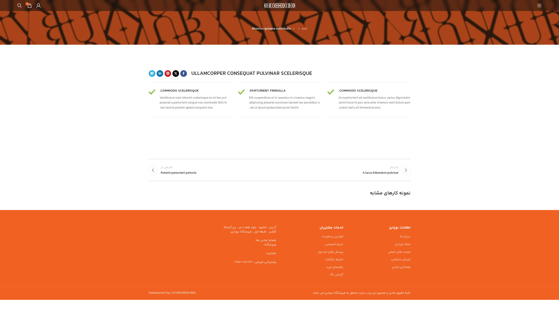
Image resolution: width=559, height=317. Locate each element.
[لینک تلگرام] (152, 73)
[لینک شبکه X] (175, 73)
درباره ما (405, 237)
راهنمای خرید (334, 267)
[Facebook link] (183, 73)
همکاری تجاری (401, 267)
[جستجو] (19, 5)
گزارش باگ (336, 275)
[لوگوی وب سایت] (279, 5)
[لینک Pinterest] (168, 73)
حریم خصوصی (334, 244)
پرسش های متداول (330, 252)
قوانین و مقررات (332, 237)
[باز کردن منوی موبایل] (539, 5)
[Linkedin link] (160, 73)
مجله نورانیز (403, 244)
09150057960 (243, 262)
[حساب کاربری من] (38, 5)
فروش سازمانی (401, 260)
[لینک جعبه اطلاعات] (368, 99)
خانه (304, 28)
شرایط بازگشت (334, 260)
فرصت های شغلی (399, 252)
